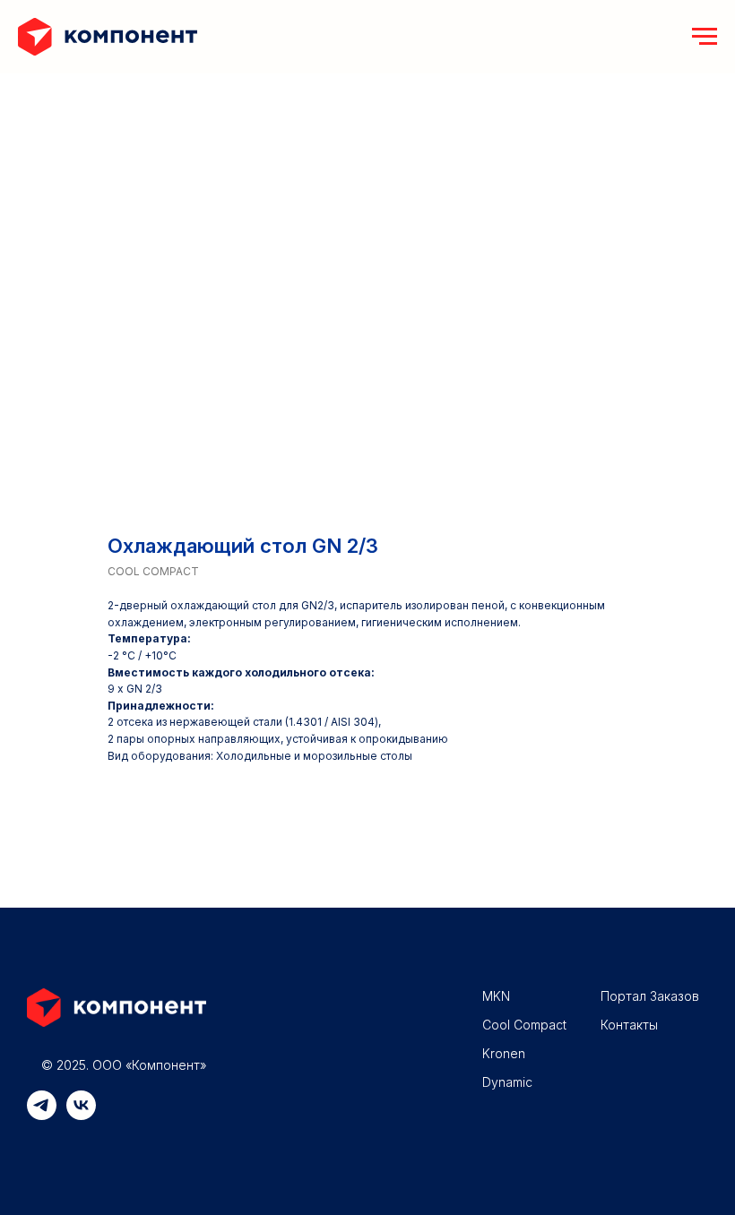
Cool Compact (524, 1024)
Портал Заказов (650, 996)
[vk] (81, 1115)
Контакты (629, 1024)
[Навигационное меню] (704, 37)
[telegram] (41, 1115)
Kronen (503, 1053)
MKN (496, 996)
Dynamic (507, 1082)
